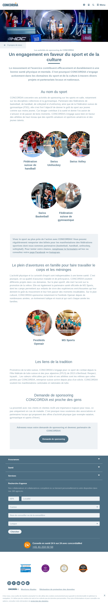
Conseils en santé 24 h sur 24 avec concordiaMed (57, 543)
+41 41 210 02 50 (43, 546)
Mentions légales (28, 589)
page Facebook (37, 252)
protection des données (39, 601)
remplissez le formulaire (65, 249)
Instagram (54, 252)
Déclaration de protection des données (57, 589)
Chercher (15, 532)
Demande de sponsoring (53, 439)
